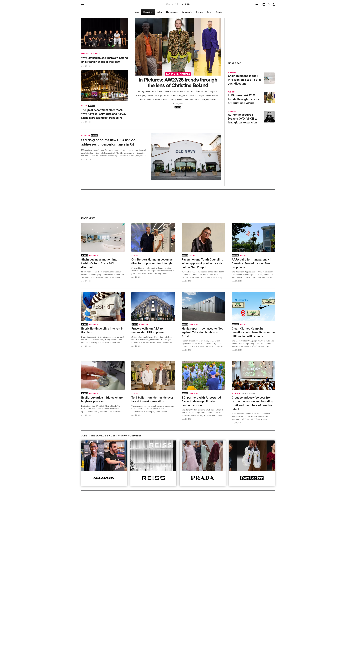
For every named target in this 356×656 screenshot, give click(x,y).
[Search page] (268, 4)
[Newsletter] (263, 4)
